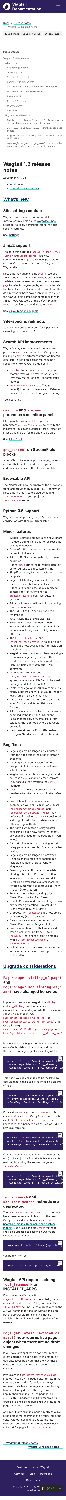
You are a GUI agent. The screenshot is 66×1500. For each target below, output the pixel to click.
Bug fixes (12, 110)
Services (19, 1473)
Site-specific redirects (18, 77)
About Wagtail (40, 1467)
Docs (6, 23)
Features (22, 1467)
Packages (46, 1473)
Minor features (14, 105)
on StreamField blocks (25, 91)
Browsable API (14, 96)
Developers (33, 1480)
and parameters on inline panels (32, 86)
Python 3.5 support (17, 101)
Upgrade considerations (24, 188)
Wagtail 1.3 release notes (20, 1443)
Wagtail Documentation (26, 6)
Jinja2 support (14, 72)
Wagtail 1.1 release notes (45, 1446)
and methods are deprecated (34, 129)
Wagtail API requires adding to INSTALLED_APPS (34, 137)
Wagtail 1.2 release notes (16, 58)
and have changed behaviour (35, 121)
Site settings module (17, 67)
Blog (32, 1473)
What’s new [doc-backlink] (16, 199)
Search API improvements (20, 82)
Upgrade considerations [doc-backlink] (29, 966)
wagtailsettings (46, 220)
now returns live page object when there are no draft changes (34, 144)
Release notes (22, 23)
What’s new (16, 184)
